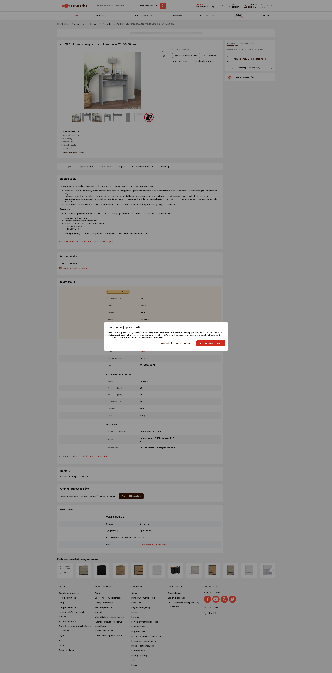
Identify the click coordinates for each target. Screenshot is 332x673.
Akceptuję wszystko (210, 343)
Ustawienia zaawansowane (176, 343)
